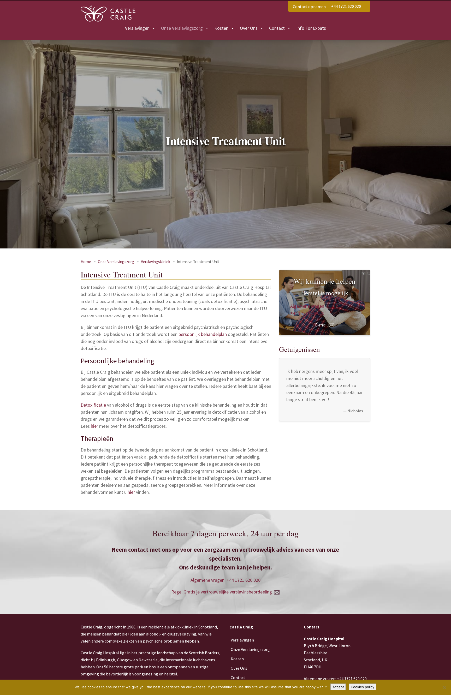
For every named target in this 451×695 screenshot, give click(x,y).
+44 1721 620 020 (346, 6)
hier (94, 426)
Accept (338, 687)
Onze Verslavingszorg (182, 28)
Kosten (221, 28)
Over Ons (249, 28)
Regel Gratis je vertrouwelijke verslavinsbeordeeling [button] (222, 592)
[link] (346, 6)
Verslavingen (137, 28)
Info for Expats (311, 28)
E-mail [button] (322, 325)
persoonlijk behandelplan (203, 334)
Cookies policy (362, 687)
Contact (277, 28)
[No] (444, 687)
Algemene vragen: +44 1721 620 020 (225, 580)
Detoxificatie (93, 405)
